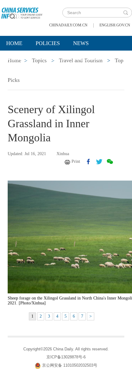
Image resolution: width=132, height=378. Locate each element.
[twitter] (99, 161)
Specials (19, 58)
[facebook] (88, 161)
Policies (48, 43)
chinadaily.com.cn (68, 25)
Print (76, 161)
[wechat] (110, 161)
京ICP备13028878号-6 (66, 357)
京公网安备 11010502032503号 (69, 365)
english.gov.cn (114, 25)
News (81, 43)
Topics (54, 58)
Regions (89, 58)
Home (14, 43)
